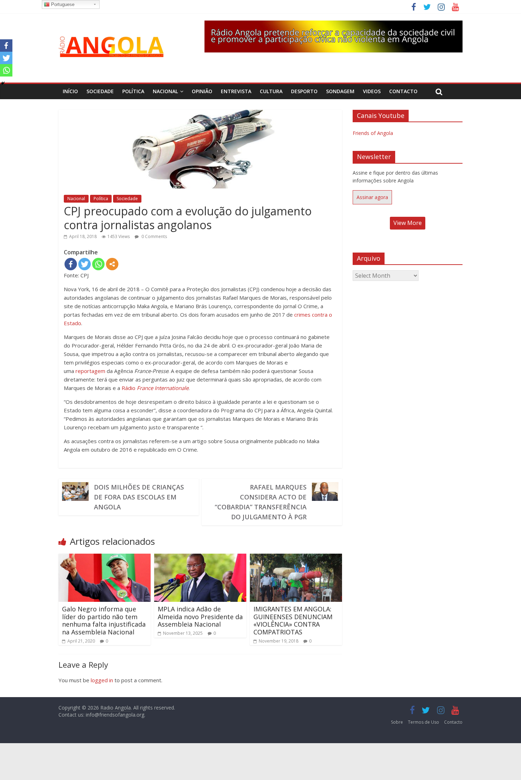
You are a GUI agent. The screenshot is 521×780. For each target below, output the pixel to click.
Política (133, 91)
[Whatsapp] (98, 264)
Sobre (397, 722)
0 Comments (153, 236)
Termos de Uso (423, 722)
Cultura (271, 91)
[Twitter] (84, 264)
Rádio (155, 387)
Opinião (202, 91)
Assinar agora (372, 197)
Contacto (403, 91)
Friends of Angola (373, 133)
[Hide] (3, 83)
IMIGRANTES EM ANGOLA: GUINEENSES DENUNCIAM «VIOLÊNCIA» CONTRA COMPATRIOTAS (292, 620)
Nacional (165, 91)
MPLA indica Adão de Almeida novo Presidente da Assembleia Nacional (200, 616)
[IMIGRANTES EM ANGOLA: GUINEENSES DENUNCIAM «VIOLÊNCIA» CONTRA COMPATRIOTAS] (296, 558)
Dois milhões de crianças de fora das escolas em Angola (139, 497)
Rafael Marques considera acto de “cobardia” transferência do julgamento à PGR (261, 502)
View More (407, 223)
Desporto (304, 91)
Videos (372, 91)
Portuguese (62, 4)
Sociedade (100, 91)
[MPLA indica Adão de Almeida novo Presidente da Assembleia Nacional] (200, 558)
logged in (102, 680)
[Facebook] (71, 264)
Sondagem (340, 91)
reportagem (90, 370)
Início (70, 91)
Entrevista (236, 91)
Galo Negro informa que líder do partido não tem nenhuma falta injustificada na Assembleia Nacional (104, 620)
